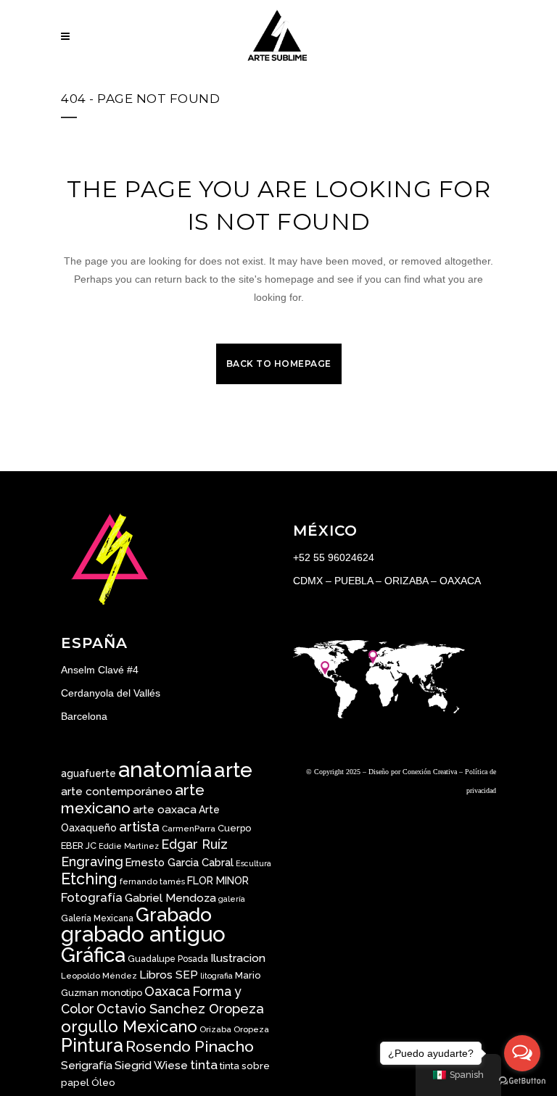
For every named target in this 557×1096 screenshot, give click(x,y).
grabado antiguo (143, 934)
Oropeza (251, 1029)
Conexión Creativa (430, 772)
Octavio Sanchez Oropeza (180, 1008)
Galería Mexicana (97, 918)
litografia (216, 975)
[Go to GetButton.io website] (522, 1081)
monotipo (121, 992)
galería (231, 898)
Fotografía (92, 897)
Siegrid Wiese (151, 1065)
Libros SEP (168, 974)
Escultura (253, 863)
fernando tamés (152, 881)
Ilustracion (237, 958)
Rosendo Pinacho (189, 1046)
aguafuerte (88, 773)
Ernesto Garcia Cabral (179, 862)
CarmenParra (188, 828)
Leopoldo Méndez (99, 976)
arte (233, 770)
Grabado (174, 914)
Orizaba (215, 1029)
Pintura (92, 1045)
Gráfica (93, 954)
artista (139, 826)
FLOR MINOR (218, 880)
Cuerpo (234, 828)
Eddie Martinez (129, 846)
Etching (89, 879)
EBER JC (78, 845)
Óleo (103, 1082)
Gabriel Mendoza (170, 898)
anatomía (165, 769)
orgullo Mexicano (129, 1026)
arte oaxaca (165, 809)
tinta (204, 1065)
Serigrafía (86, 1065)
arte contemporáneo (117, 791)
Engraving (92, 861)
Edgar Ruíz (194, 844)
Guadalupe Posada (168, 959)
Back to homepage (278, 363)
